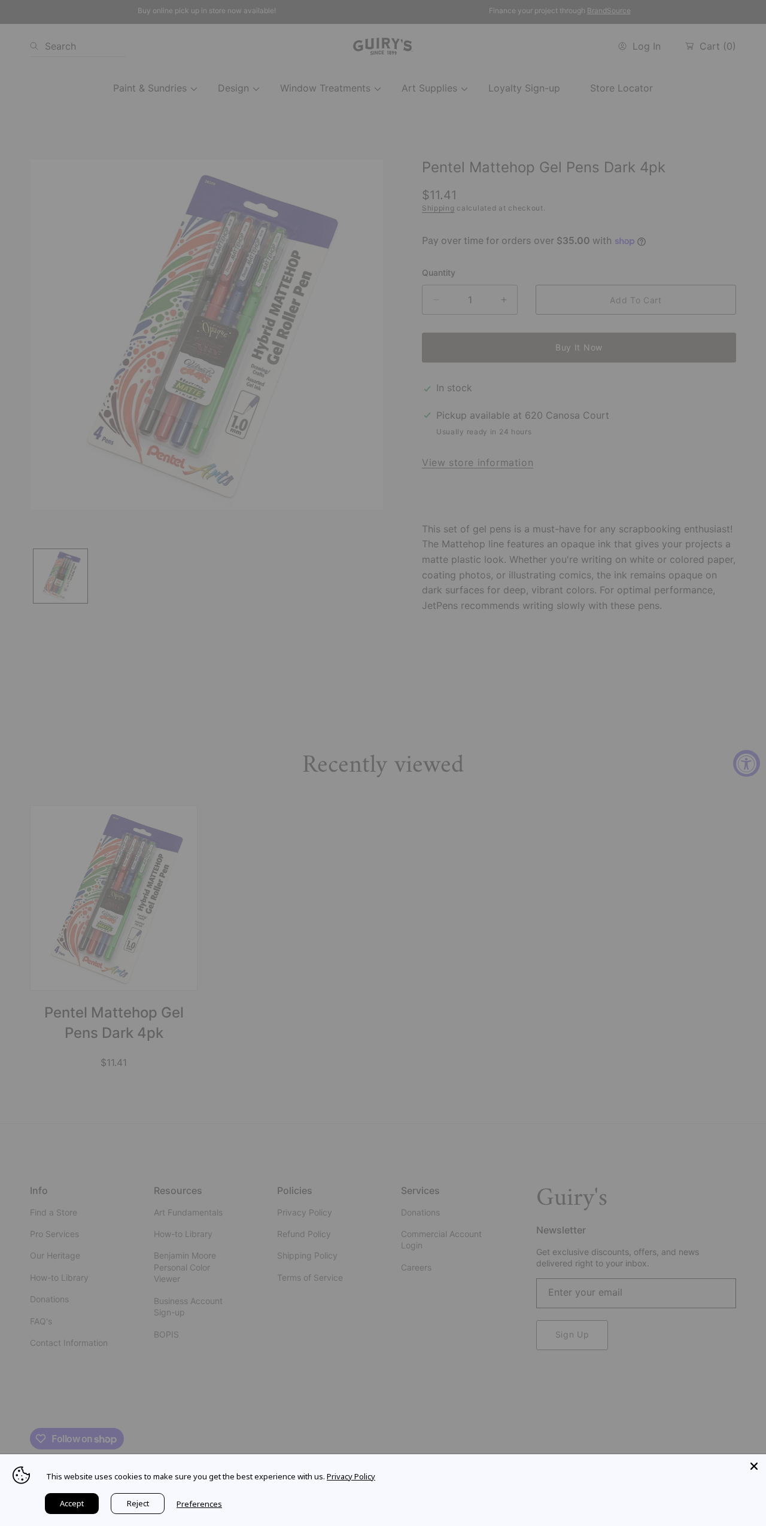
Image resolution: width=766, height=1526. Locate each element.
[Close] (754, 1466)
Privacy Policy (351, 1476)
